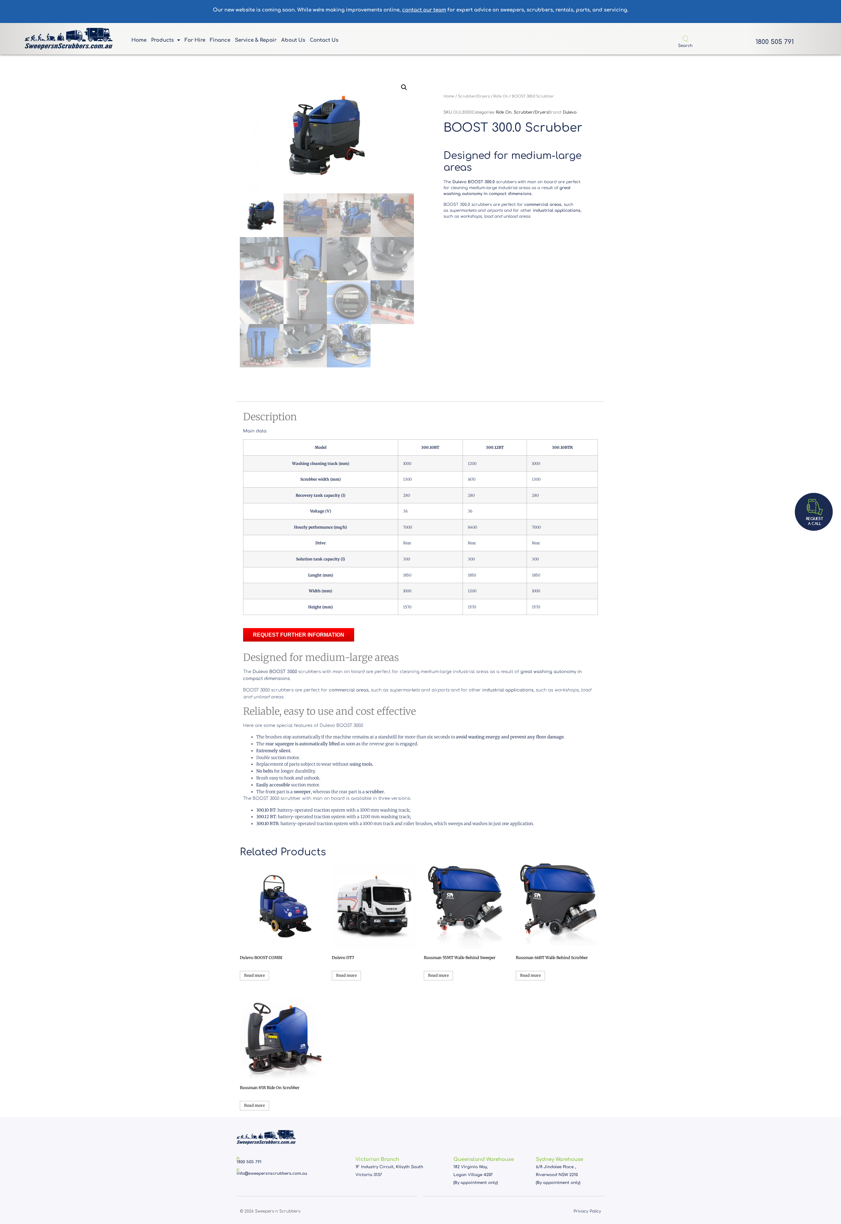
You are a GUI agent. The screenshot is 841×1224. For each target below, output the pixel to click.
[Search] (685, 39)
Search (685, 45)
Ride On (500, 96)
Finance (220, 40)
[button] (404, 87)
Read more (254, 975)
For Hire (195, 40)
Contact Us (324, 40)
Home (139, 40)
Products (162, 40)
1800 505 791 (775, 41)
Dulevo (570, 112)
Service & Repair (256, 40)
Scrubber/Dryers (474, 96)
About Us (293, 40)
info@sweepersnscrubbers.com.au (272, 1173)
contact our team (424, 10)
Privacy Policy (587, 1211)
